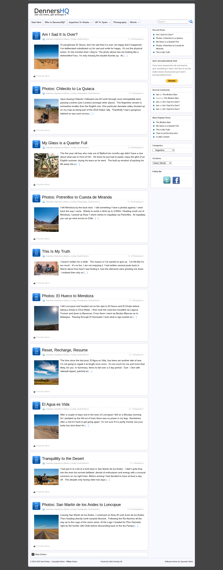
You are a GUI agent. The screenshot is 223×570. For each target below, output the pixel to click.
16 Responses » (137, 39)
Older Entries (41, 554)
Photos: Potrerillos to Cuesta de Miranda (77, 197)
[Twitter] (167, 180)
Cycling (73, 39)
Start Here (36, 22)
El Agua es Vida (55, 404)
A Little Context (162, 137)
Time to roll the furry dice (167, 133)
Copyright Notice (58, 561)
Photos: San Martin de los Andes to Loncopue (81, 504)
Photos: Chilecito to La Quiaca (68, 88)
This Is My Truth (56, 251)
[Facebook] (176, 180)
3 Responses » (138, 93)
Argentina (49, 39)
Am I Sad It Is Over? (60, 34)
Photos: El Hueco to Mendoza (67, 296)
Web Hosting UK (115, 561)
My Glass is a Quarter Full (64, 143)
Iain (46, 76)
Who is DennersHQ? (55, 22)
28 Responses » (137, 148)
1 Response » (138, 463)
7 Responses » (138, 355)
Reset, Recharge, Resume (65, 350)
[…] (125, 55)
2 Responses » (138, 300)
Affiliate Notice (71, 561)
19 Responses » (137, 256)
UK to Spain (101, 22)
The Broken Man (170, 94)
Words (133, 22)
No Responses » (137, 202)
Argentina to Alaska (79, 22)
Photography (120, 22)
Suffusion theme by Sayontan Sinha (179, 561)
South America (83, 39)
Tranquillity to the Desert (63, 458)
